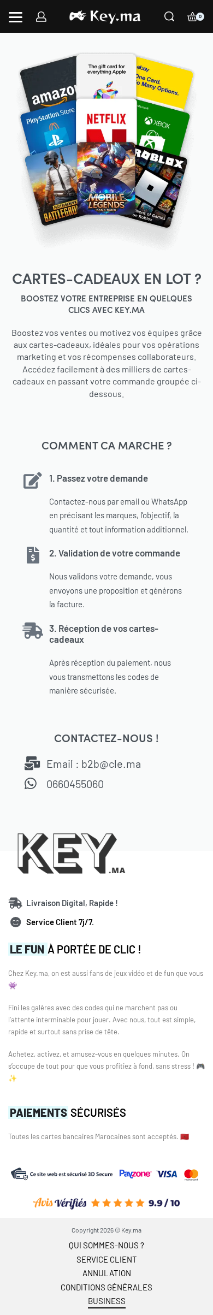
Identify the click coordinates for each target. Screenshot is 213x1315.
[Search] (169, 16)
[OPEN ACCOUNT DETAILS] (41, 16)
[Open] (15, 17)
